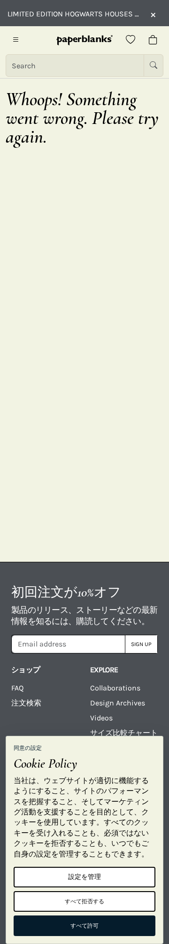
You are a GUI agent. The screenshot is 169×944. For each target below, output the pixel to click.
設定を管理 (84, 876)
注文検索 (26, 702)
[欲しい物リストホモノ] (130, 40)
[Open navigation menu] (16, 40)
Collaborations (115, 687)
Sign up (141, 644)
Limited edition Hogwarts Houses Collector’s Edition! (74, 13)
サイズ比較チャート (124, 732)
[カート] (153, 40)
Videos (101, 717)
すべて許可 (84, 925)
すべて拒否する (84, 901)
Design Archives (117, 702)
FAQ (17, 687)
